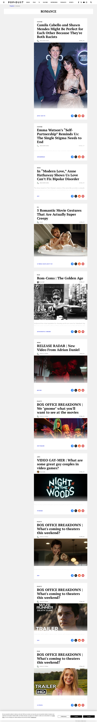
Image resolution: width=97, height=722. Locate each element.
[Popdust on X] (81, 2)
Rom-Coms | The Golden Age (60, 278)
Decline (76, 716)
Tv (39, 2)
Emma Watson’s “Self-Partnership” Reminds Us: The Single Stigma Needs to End (59, 136)
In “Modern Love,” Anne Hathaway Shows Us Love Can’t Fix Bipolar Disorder (58, 175)
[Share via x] (75, 116)
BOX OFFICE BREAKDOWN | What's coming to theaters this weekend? (60, 529)
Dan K (41, 222)
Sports (71, 2)
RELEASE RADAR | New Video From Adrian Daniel (58, 347)
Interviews (54, 2)
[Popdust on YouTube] (84, 2)
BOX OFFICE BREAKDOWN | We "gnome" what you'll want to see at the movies (60, 408)
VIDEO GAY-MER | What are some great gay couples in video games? (60, 464)
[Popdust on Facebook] (78, 2)
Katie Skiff (42, 282)
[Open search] (91, 2)
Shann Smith (42, 472)
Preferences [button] (33, 717)
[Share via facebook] (72, 116)
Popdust (12, 6)
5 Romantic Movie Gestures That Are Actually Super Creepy (59, 214)
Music (28, 2)
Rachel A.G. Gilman (44, 353)
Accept (88, 716)
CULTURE (45, 2)
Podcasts (63, 2)
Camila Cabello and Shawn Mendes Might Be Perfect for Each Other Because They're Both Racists (60, 31)
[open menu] (4, 2)
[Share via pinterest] (83, 116)
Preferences (64, 716)
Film (34, 2)
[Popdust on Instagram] (86, 2)
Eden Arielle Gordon (44, 40)
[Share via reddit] (79, 116)
